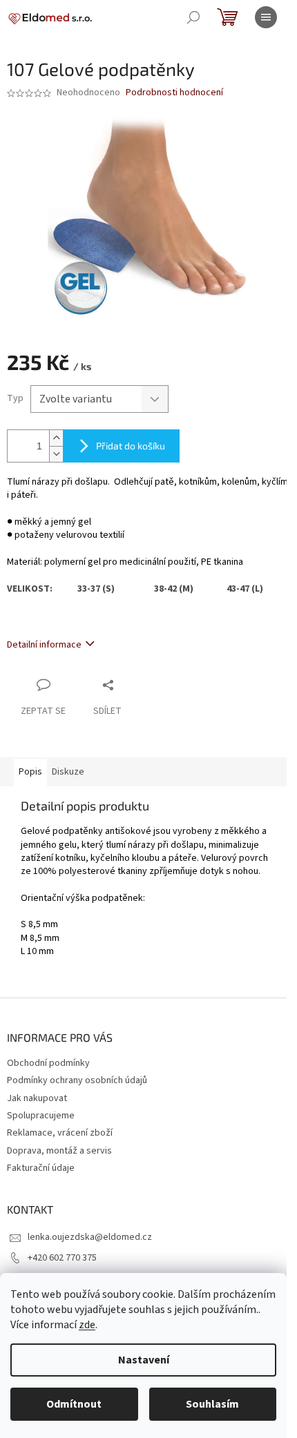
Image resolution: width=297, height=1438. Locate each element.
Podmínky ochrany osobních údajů (77, 1080)
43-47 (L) (245, 589)
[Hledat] (193, 17)
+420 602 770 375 (62, 1258)
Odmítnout (74, 1404)
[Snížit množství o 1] (56, 454)
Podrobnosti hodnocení (174, 92)
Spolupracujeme (41, 1116)
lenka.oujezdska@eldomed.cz (90, 1237)
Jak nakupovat (37, 1098)
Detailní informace (44, 645)
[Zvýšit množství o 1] (56, 438)
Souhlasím (212, 1404)
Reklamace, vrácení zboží (60, 1133)
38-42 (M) (190, 589)
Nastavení (143, 1360)
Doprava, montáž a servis (59, 1151)
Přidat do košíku (130, 445)
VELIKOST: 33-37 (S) (80, 589)
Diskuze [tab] (68, 772)
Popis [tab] (30, 772)
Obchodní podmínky (48, 1063)
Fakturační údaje (41, 1168)
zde (87, 1324)
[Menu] (266, 17)
